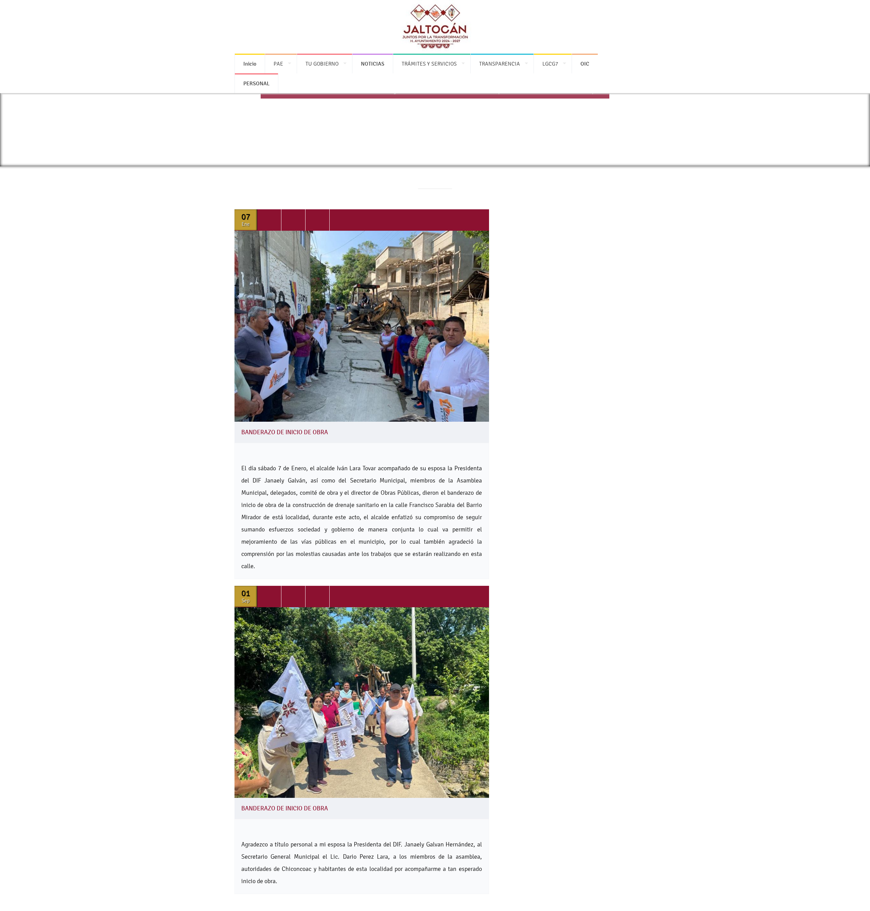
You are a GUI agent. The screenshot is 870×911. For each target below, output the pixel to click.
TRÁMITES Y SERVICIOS (429, 63)
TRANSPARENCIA (499, 63)
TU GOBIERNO (322, 63)
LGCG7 (550, 63)
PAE (278, 63)
